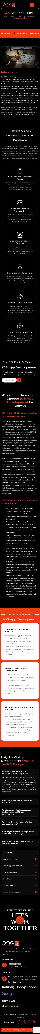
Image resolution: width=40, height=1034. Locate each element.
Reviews (8, 1001)
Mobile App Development (26, 17)
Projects (33, 1014)
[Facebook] (19, 1022)
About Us (13, 1014)
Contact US (20, 1017)
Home (5, 17)
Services (12, 17)
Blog (27, 1014)
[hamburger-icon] (32, 5)
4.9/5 (6, 1006)
